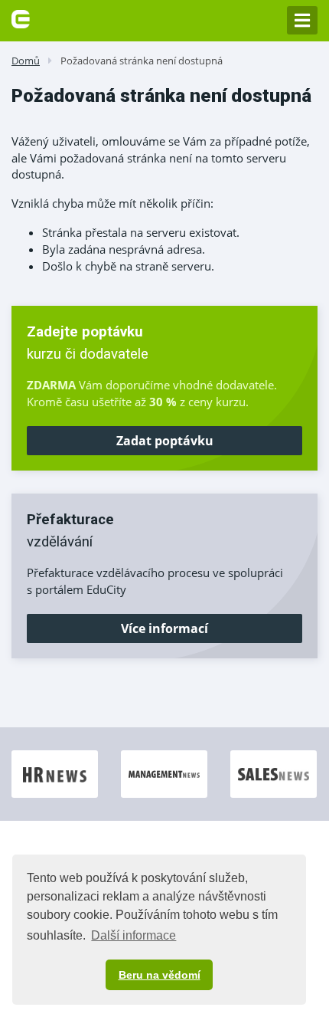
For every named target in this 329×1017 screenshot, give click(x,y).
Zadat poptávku (164, 440)
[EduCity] (20, 17)
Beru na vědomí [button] (159, 975)
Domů (25, 60)
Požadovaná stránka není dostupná (141, 60)
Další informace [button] (133, 935)
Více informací (164, 628)
